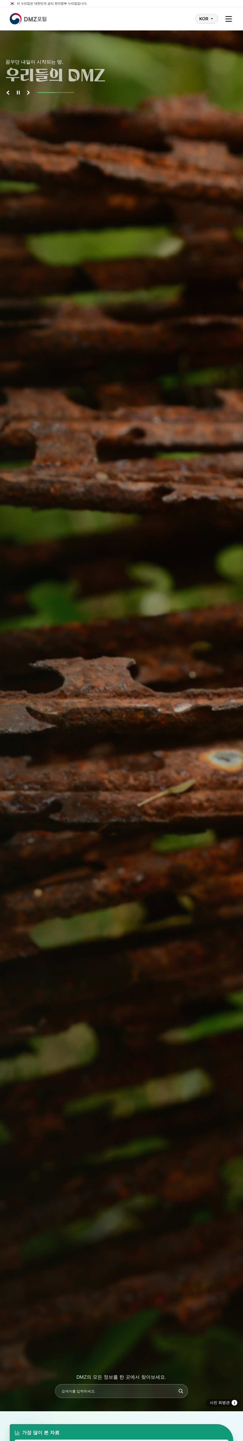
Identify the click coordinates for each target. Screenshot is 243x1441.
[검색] (181, 1391)
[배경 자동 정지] (18, 92)
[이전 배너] (8, 92)
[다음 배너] (27, 92)
